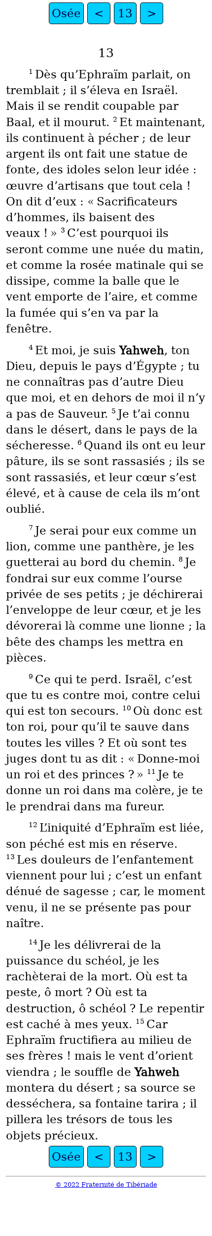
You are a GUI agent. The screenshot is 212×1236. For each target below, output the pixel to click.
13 (125, 13)
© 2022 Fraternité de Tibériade (106, 1184)
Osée (66, 13)
